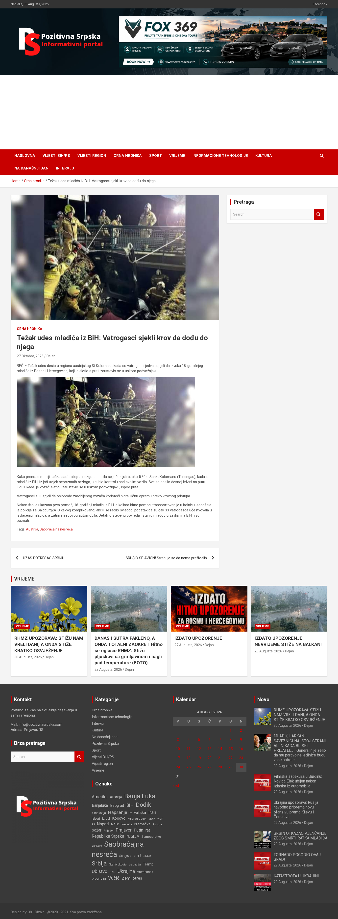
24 (178, 767)
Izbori (96, 818)
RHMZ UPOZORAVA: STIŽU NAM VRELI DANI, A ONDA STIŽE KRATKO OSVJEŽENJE (48, 644)
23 (241, 758)
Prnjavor (124, 830)
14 (220, 749)
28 (220, 767)
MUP (151, 818)
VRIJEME (24, 579)
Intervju (65, 168)
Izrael (106, 818)
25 (189, 767)
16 (241, 749)
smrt (137, 855)
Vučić (114, 878)
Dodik (143, 804)
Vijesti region (91, 155)
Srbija (99, 863)
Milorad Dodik (137, 818)
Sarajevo (125, 856)
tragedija (135, 864)
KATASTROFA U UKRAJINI (296, 876)
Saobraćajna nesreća (56, 529)
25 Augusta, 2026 (268, 651)
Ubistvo (99, 871)
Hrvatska (137, 812)
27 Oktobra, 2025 (30, 356)
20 (210, 758)
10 (178, 749)
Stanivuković (118, 864)
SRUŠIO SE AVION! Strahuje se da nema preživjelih (166, 558)
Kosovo (118, 818)
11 (189, 749)
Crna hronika (128, 155)
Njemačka (142, 824)
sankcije (97, 845)
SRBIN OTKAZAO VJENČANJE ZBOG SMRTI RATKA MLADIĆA (300, 835)
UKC (112, 872)
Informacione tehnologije (220, 155)
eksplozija (99, 813)
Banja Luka (139, 796)
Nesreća (126, 824)
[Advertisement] (169, 112)
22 (231, 758)
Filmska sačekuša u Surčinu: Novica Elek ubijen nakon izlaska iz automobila (298, 781)
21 (220, 758)
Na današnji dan (31, 168)
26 (199, 767)
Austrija (32, 529)
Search (319, 214)
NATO (115, 824)
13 (210, 749)
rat (147, 830)
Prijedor (109, 830)
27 (210, 767)
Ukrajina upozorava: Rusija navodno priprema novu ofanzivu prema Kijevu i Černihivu (296, 809)
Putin (138, 830)
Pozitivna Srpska (105, 743)
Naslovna (24, 155)
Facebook (320, 4)
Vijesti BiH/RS (56, 155)
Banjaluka (100, 805)
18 (189, 758)
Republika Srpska (108, 836)
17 (178, 758)
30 (241, 767)
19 (199, 758)
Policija (157, 824)
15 (231, 749)
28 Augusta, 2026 (108, 669)
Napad (103, 824)
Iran (152, 812)
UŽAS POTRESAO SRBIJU (43, 558)
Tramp (148, 864)
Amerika (100, 796)
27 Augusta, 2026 (188, 645)
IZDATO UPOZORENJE (198, 638)
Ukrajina (126, 871)
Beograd (117, 805)
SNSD (147, 856)
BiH (130, 805)
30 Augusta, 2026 (28, 657)
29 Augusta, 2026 (287, 792)
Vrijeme (177, 155)
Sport (155, 155)
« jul (176, 785)
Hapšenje (117, 812)
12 (199, 749)
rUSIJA (132, 836)
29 (231, 767)
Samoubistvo (151, 836)
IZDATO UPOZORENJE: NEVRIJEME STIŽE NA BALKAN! (288, 641)
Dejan (51, 356)
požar (96, 830)
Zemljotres (132, 878)
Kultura (263, 155)
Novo (263, 699)
